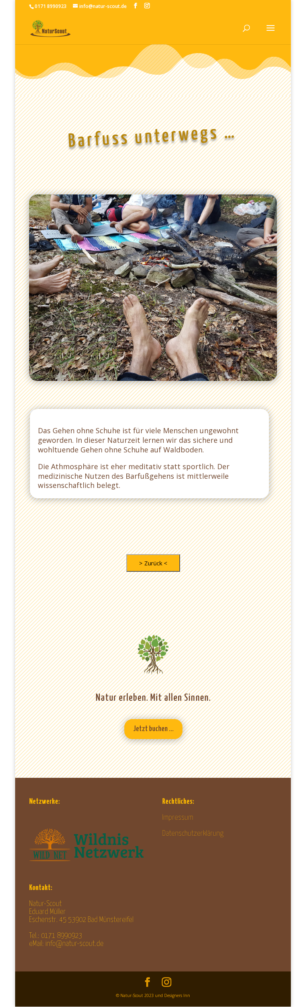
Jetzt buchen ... (153, 729)
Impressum (177, 817)
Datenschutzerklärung (193, 833)
